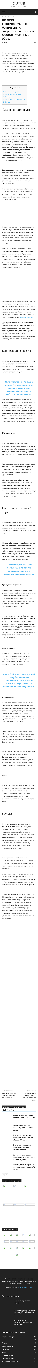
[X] (9, 47)
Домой (4, 17)
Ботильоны (16, 17)
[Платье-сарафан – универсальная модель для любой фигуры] (7, 1323)
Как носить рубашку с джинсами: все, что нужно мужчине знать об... (25, 1313)
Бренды (6, 102)
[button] (3, 12)
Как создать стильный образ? (14, 99)
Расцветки (7, 97)
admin (6, 42)
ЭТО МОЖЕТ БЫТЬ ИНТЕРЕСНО (13, 1107)
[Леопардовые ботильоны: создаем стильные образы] (7, 1117)
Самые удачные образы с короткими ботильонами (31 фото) (24, 1167)
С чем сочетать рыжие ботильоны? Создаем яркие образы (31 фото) (24, 1137)
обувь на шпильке (26, 317)
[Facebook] (4, 47)
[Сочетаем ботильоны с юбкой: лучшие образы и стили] (7, 1127)
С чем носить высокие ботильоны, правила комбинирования (22, 1147)
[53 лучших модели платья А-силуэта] (7, 1303)
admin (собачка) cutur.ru (25, 1287)
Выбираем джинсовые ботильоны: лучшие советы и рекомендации (24, 1157)
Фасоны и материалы (11, 92)
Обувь (9, 17)
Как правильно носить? (12, 94)
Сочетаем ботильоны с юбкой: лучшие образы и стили (23, 1127)
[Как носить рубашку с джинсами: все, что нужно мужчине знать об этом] (7, 1313)
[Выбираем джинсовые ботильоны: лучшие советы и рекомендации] (7, 1157)
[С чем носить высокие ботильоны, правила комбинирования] (7, 1147)
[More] (23, 47)
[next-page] (6, 1174)
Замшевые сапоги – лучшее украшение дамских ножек (9, 1096)
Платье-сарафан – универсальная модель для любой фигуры (23, 1323)
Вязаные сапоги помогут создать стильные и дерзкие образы (29, 1097)
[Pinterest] (13, 47)
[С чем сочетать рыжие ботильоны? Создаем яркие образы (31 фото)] (7, 1137)
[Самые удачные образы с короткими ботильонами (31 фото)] (7, 1167)
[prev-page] (3, 1174)
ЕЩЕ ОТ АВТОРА (8, 1110)
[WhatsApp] (18, 47)
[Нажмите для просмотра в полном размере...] (19, 76)
